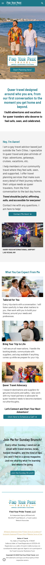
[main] (22, 105)
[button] (3, 3)
